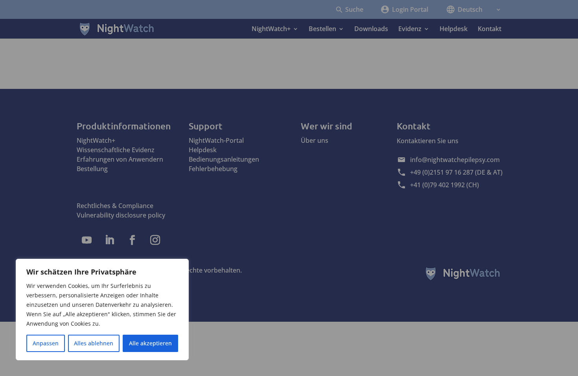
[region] (102, 309)
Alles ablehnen (93, 343)
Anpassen (46, 343)
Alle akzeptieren (150, 343)
